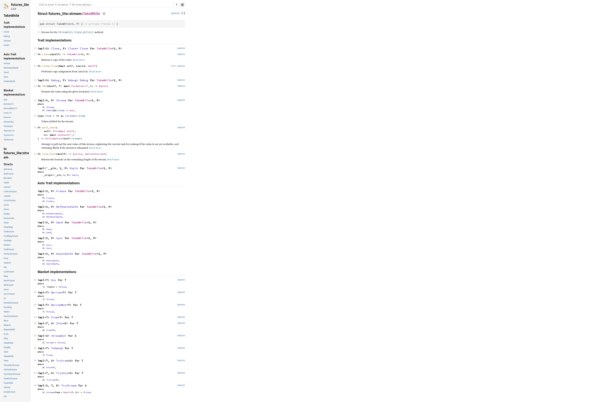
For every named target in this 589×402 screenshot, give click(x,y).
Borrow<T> (9, 104)
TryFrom (62, 360)
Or (5, 298)
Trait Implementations (14, 25)
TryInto (62, 373)
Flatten (7, 245)
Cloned (7, 187)
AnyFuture (8, 174)
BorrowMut (58, 305)
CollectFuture (10, 191)
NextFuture (9, 280)
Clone (6, 32)
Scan (6, 334)
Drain (6, 209)
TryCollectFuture (11, 365)
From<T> (8, 113)
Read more (79, 59)
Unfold (7, 387)
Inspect (7, 263)
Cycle (6, 205)
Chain (6, 182)
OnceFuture (9, 294)
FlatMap (8, 240)
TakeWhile (11, 16)
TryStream (8, 139)
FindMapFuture (11, 236)
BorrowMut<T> (10, 108)
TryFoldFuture (10, 370)
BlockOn (8, 178)
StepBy (7, 347)
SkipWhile (8, 343)
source (175, 13)
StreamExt (9, 122)
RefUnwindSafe (11, 68)
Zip (5, 396)
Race (6, 321)
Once (6, 289)
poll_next (49, 127)
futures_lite (20, 5)
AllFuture (8, 169)
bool (71, 110)
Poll (48, 138)
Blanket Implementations (14, 92)
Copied (7, 196)
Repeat (7, 325)
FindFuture (9, 231)
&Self (92, 65)
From (54, 317)
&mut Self (66, 131)
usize (78, 153)
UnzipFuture (9, 392)
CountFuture (10, 200)
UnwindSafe (9, 81)
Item (60, 110)
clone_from (50, 65)
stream (75, 14)
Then (6, 361)
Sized (63, 286)
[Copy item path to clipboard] (104, 13)
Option (57, 138)
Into (59, 323)
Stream (7, 40)
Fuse (6, 258)
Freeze (7, 63)
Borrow (56, 292)
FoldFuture (9, 249)
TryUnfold (8, 383)
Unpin (6, 45)
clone (46, 54)
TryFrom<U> (9, 130)
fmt (44, 86)
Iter (5, 267)
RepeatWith (9, 329)
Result (103, 86)
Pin (55, 131)
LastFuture (9, 272)
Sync (6, 77)
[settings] (182, 4)
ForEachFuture (11, 254)
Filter (6, 223)
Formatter (78, 86)
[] (183, 13)
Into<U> (7, 117)
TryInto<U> (9, 135)
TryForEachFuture (12, 374)
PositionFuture (11, 316)
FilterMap (8, 227)
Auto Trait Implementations (14, 56)
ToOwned (8, 126)
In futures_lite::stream (16, 153)
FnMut (49, 110)
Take (6, 352)
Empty (7, 214)
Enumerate (9, 218)
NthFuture (8, 285)
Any (5, 99)
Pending (8, 307)
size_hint (49, 153)
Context (63, 134)
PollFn (7, 312)
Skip (6, 338)
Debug (7, 36)
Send (6, 72)
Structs (8, 164)
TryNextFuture (10, 378)
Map (6, 276)
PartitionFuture (11, 303)
